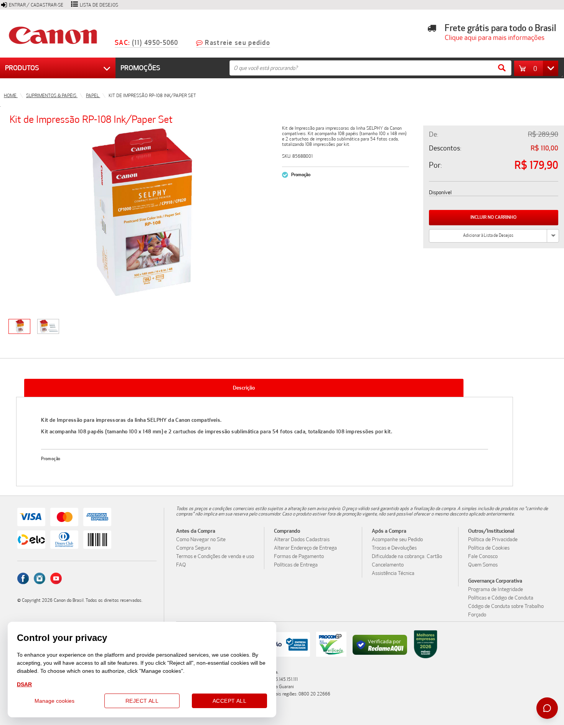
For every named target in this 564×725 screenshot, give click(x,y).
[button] (538, 68)
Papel (93, 95)
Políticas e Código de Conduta (500, 598)
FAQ (181, 565)
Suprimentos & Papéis (52, 95)
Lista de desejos (99, 5)
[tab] (244, 388)
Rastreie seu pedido (237, 43)
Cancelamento (388, 565)
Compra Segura (193, 548)
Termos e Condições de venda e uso (215, 556)
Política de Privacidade (493, 540)
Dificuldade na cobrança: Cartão (407, 556)
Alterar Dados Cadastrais (302, 540)
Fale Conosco (483, 556)
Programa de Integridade (495, 589)
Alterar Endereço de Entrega (305, 548)
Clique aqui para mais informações (492, 37)
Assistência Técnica (393, 573)
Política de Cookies (489, 548)
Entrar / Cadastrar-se (36, 5)
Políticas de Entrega (296, 565)
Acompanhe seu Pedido (397, 540)
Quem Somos (483, 565)
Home (11, 95)
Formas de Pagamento (299, 556)
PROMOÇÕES (140, 68)
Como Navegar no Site (201, 540)
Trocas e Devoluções (394, 548)
